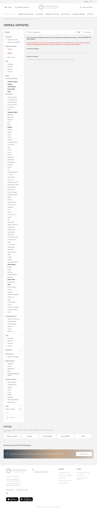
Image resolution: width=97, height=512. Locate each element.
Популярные (8, 430)
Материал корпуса (10, 379)
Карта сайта (10, 490)
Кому (6, 61)
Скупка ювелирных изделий (82, 478)
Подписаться (84, 454)
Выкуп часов (65, 14)
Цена (6, 406)
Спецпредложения (11, 316)
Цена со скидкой (10, 409)
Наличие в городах (11, 46)
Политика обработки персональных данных (13, 480)
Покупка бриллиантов (83, 472)
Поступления (9, 354)
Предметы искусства (52, 14)
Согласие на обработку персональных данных (13, 484)
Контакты (90, 14)
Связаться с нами (22, 490)
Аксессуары (39, 14)
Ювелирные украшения (25, 14)
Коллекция (8, 350)
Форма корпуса (10, 361)
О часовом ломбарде (78, 14)
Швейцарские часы (10, 14)
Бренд (7, 75)
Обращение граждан (41, 472)
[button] (8, 7)
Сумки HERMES (63, 483)
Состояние (8, 37)
